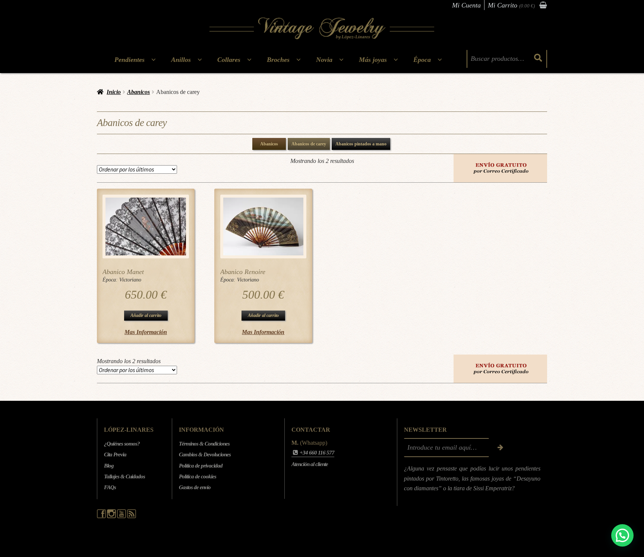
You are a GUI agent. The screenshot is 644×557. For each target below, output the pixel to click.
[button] (622, 535)
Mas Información (145, 332)
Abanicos (138, 92)
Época (422, 59)
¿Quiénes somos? (122, 444)
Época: (110, 280)
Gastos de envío (195, 487)
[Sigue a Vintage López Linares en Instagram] (112, 516)
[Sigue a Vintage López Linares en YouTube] (122, 516)
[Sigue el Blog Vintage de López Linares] (131, 516)
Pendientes (129, 59)
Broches (278, 59)
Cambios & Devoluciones (205, 454)
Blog (109, 466)
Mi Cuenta (466, 5)
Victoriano (130, 280)
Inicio (114, 92)
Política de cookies (197, 476)
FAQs (110, 487)
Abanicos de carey (308, 144)
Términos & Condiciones (204, 444)
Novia (324, 59)
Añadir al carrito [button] (145, 315)
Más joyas (373, 59)
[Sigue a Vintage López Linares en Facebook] (102, 516)
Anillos (181, 59)
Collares (228, 59)
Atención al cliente (309, 464)
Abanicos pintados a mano (360, 144)
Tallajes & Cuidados (124, 476)
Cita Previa (115, 454)
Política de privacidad (200, 466)
